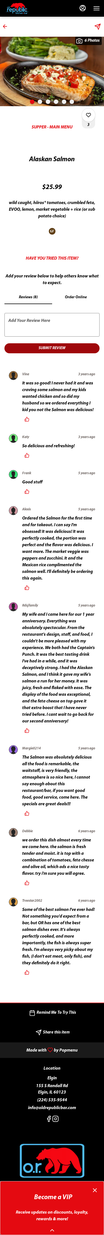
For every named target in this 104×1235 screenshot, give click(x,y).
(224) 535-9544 (52, 1100)
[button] (6, 26)
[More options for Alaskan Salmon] (88, 115)
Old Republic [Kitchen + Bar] (52, 1161)
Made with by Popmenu (41, 1050)
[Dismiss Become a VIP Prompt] (95, 1190)
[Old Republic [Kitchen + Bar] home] (29, 8)
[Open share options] (97, 26)
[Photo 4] (56, 102)
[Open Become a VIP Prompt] (52, 1230)
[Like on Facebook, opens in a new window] (48, 1120)
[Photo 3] (48, 102)
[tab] (28, 297)
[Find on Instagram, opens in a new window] (55, 1120)
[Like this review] (28, 419)
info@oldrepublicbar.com (52, 1108)
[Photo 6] (72, 102)
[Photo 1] (32, 102)
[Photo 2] (40, 102)
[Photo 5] (64, 102)
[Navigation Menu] (96, 8)
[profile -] (82, 8)
